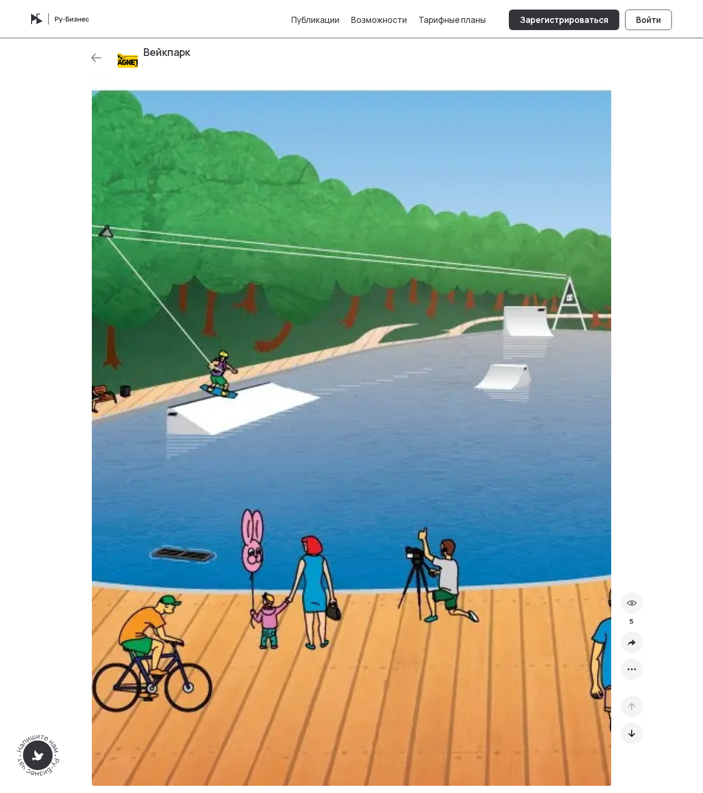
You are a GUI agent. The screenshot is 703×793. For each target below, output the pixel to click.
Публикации (315, 19)
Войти (648, 19)
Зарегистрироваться (564, 19)
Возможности (379, 19)
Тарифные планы (452, 19)
